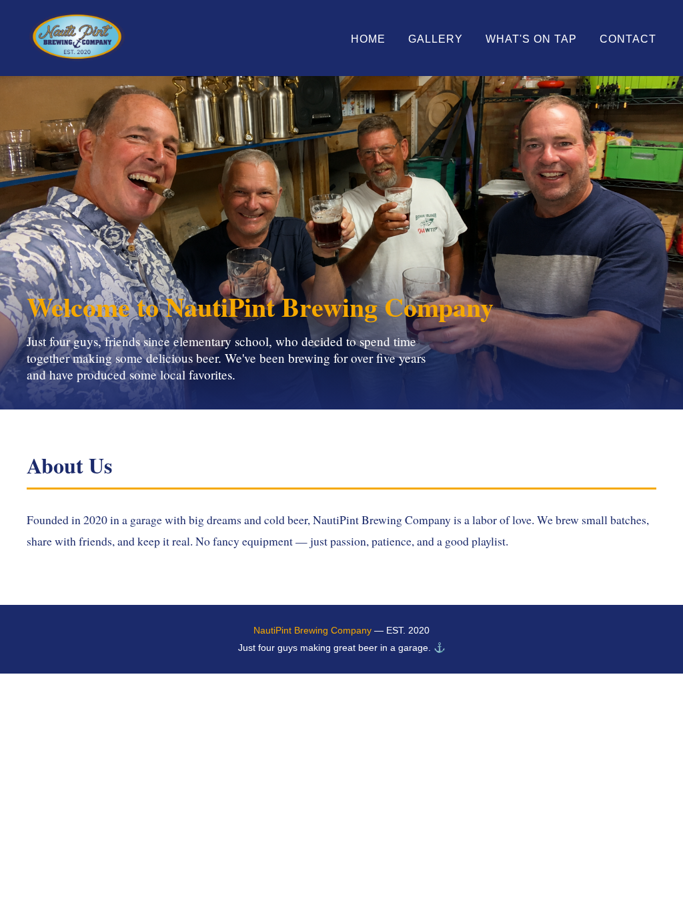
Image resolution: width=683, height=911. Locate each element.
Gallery (435, 39)
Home (368, 39)
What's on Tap (531, 39)
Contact (628, 39)
